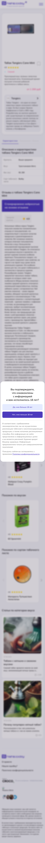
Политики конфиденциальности (26, 454)
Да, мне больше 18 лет (22, 407)
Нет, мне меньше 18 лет (22, 414)
